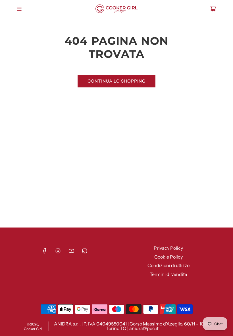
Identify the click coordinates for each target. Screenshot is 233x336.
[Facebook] (44, 251)
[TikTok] (84, 251)
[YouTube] (71, 251)
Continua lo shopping (116, 81)
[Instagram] (58, 251)
